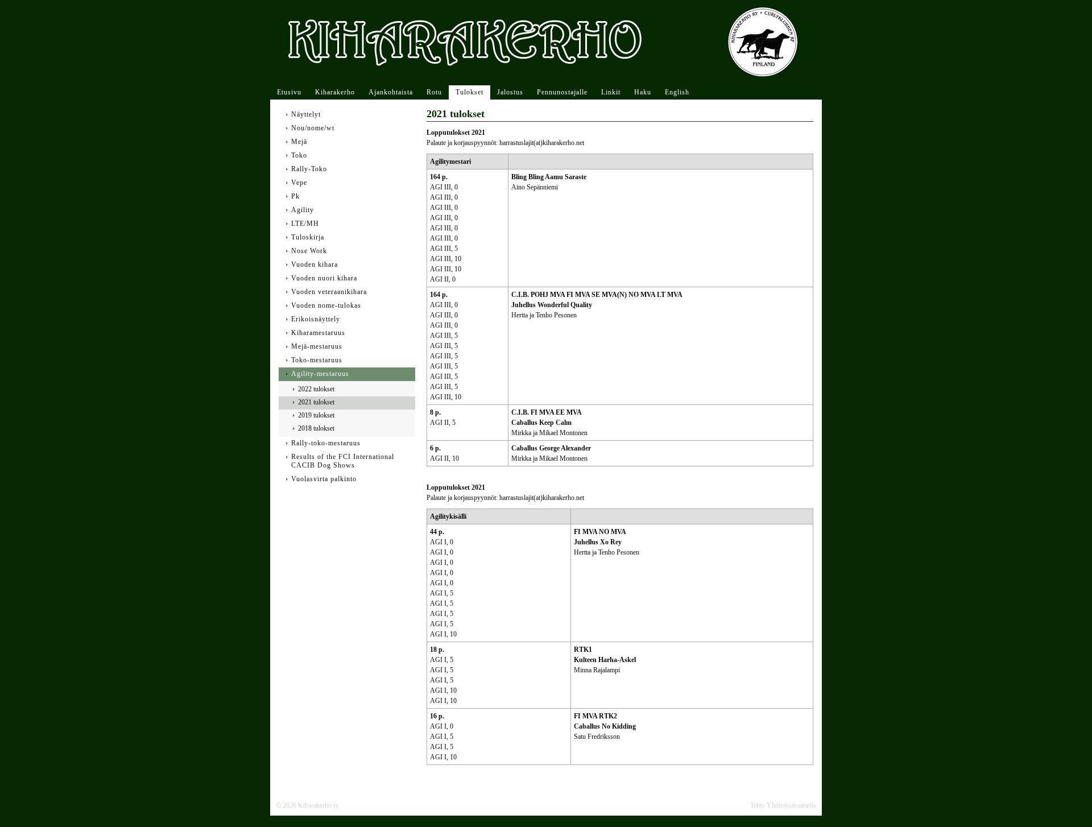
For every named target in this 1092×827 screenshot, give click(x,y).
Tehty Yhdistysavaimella (783, 805)
